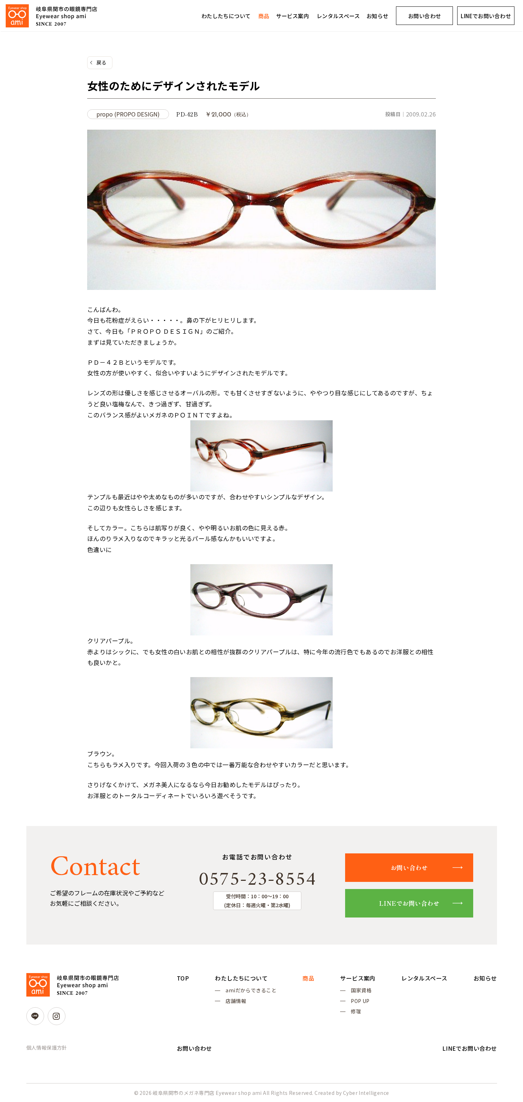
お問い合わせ (424, 16)
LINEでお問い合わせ (486, 16)
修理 (356, 1011)
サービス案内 (292, 16)
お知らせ (377, 16)
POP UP (360, 1000)
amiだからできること (251, 990)
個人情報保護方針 (46, 1047)
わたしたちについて (226, 16)
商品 (263, 16)
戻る (101, 62)
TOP (183, 978)
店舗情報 (236, 1000)
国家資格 (361, 990)
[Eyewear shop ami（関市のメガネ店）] (51, 15)
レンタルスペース (338, 16)
